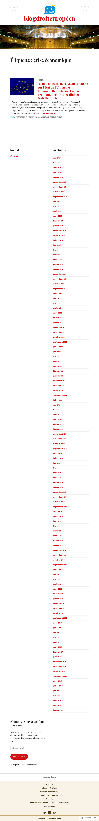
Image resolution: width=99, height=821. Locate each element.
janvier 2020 (58, 487)
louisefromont (20, 117)
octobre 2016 (58, 671)
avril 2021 (57, 414)
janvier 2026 (58, 177)
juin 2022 (56, 351)
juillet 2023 (58, 293)
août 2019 (57, 511)
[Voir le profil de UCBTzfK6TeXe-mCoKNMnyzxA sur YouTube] (17, 156)
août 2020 (57, 453)
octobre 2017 (58, 613)
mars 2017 (57, 647)
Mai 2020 (56, 468)
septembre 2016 (60, 676)
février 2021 (58, 424)
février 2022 (58, 371)
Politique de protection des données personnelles (49, 803)
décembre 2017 (59, 603)
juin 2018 (56, 574)
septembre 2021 (60, 395)
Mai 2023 (56, 303)
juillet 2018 (58, 569)
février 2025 (58, 221)
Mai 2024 (56, 250)
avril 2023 (57, 308)
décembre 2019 (59, 492)
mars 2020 (57, 477)
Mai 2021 (56, 409)
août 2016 (57, 681)
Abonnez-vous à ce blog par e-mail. (27, 723)
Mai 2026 (56, 162)
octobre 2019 (58, 501)
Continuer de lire (49, 113)
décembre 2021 (59, 380)
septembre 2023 (60, 288)
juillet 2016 (58, 686)
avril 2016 (57, 700)
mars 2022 (57, 366)
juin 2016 (56, 690)
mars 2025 (57, 216)
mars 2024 (57, 259)
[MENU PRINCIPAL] (85, 7)
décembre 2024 (59, 230)
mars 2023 (57, 313)
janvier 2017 (58, 656)
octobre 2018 (58, 560)
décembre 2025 (59, 182)
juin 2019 (56, 521)
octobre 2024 (58, 235)
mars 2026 (57, 172)
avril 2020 (57, 472)
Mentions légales (49, 777)
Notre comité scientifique (50, 792)
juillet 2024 (58, 240)
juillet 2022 (58, 346)
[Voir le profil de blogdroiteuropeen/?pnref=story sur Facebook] (11, 156)
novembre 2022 (59, 332)
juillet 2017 (58, 627)
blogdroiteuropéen (49, 18)
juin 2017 (56, 632)
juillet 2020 (58, 458)
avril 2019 (57, 531)
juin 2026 (56, 158)
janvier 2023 (58, 322)
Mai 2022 (56, 356)
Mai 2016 (56, 695)
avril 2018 (57, 584)
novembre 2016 (59, 666)
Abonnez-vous (19, 756)
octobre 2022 (58, 337)
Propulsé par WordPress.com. (49, 818)
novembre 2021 (59, 385)
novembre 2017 (59, 608)
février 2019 (58, 540)
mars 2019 (57, 535)
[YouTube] (54, 812)
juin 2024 (56, 245)
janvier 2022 (58, 376)
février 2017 (58, 652)
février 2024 (58, 264)
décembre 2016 (59, 661)
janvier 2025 (58, 225)
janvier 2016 (58, 710)
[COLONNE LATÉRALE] (49, 129)
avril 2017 (57, 642)
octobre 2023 (58, 284)
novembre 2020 (59, 439)
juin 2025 (56, 201)
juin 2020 (56, 463)
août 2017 (57, 623)
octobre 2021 (58, 390)
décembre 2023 (59, 274)
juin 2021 (56, 405)
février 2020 (58, 482)
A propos (49, 784)
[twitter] (44, 812)
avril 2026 (57, 167)
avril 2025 (57, 211)
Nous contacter (49, 806)
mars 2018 (57, 589)
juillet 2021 (58, 400)
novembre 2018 (59, 555)
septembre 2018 (60, 564)
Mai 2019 (56, 526)
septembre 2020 (60, 448)
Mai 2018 (56, 579)
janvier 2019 (58, 545)
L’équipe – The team (49, 788)
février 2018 (58, 594)
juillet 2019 (58, 516)
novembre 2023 (59, 279)
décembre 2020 (59, 434)
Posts (40, 80)
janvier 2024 (58, 269)
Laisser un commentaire (51, 117)
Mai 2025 (56, 206)
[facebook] (49, 812)
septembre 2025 (60, 196)
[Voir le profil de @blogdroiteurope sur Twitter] (14, 156)
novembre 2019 (59, 497)
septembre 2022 (60, 342)
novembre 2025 (59, 187)
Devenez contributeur (49, 795)
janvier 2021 (58, 429)
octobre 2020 (58, 443)
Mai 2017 (56, 637)
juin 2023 (56, 298)
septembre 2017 (60, 618)
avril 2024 (57, 254)
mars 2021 (57, 419)
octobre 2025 (58, 191)
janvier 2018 (58, 598)
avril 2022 (57, 361)
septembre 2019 (60, 506)
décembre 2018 (59, 550)
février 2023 (58, 317)
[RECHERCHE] (14, 7)
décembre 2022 (59, 327)
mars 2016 (57, 705)
